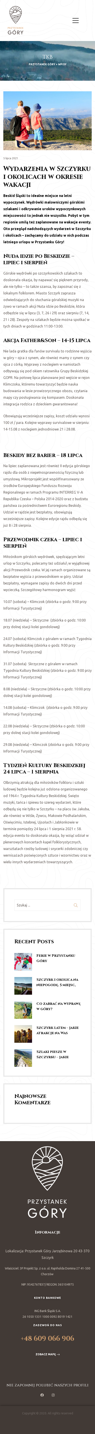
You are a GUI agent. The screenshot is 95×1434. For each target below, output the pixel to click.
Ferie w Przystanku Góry (55, 958)
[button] (47, 1354)
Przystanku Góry (49, 242)
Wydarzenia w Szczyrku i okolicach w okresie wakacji (47, 177)
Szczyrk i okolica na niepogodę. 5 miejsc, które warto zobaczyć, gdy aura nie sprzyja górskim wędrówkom (57, 982)
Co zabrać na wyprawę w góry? (58, 1006)
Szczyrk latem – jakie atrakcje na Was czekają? (57, 1030)
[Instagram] (53, 1395)
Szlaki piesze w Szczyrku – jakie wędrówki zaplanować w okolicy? (52, 1054)
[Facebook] (42, 1395)
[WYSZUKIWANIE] (76, 905)
